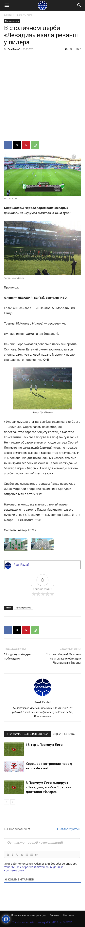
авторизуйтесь (70, 829)
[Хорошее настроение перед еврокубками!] (14, 767)
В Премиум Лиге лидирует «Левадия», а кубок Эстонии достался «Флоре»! (48, 787)
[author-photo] (42, 696)
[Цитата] (36, 854)
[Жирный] (7, 854)
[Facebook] (8, 145)
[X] (17, 145)
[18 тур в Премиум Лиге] (14, 749)
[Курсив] (12, 854)
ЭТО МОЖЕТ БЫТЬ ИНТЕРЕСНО (27, 734)
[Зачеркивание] (22, 854)
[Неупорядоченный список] (31, 854)
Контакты (68, 915)
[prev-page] (6, 801)
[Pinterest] (26, 145)
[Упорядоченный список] (26, 854)
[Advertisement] (42, 96)
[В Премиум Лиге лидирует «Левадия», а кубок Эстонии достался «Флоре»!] (14, 787)
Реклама (54, 915)
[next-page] (12, 801)
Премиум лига (23, 14)
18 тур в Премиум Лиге (44, 745)
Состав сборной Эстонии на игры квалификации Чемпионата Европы (63, 658)
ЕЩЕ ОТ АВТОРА (64, 734)
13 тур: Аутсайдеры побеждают (17, 656)
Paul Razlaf (14, 49)
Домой (8, 14)
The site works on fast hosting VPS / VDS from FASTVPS (42, 922)
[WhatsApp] (35, 145)
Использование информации (28, 915)
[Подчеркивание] (17, 854)
